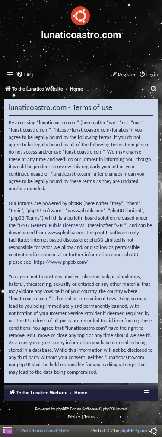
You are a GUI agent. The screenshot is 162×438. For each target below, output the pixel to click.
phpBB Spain (133, 431)
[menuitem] (24, 75)
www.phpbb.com (65, 233)
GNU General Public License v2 (51, 225)
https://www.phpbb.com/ (61, 262)
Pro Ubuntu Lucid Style (45, 431)
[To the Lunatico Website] (81, 14)
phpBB (61, 409)
